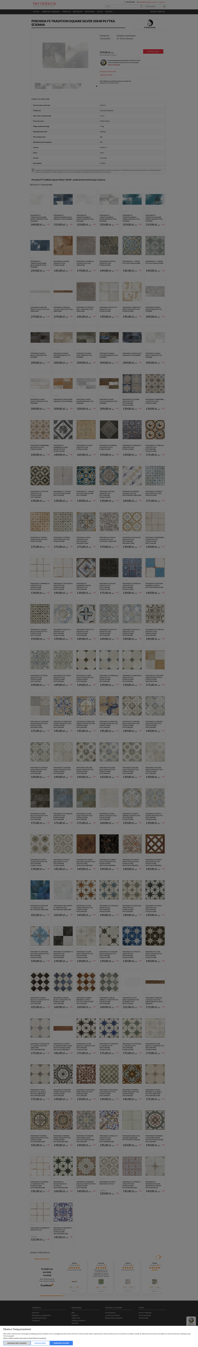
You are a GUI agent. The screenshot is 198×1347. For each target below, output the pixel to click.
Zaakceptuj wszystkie (61, 1343)
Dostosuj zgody (40, 1343)
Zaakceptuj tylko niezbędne (17, 1343)
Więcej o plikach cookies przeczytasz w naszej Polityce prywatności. (24, 1338)
